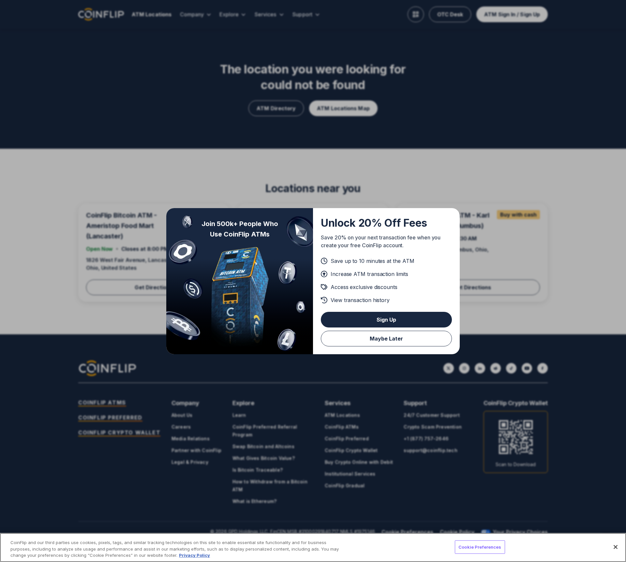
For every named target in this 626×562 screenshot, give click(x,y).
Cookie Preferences (479, 546)
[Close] (615, 547)
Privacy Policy (194, 555)
